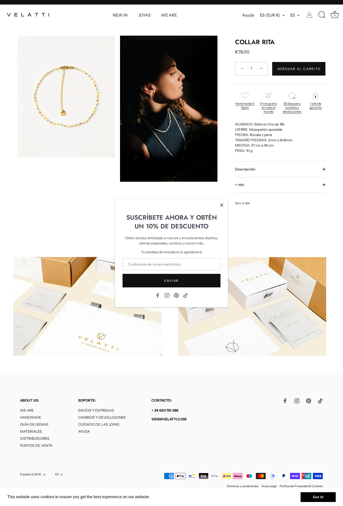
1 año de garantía (316, 105)
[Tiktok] (185, 295)
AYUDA (84, 431)
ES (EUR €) (270, 15)
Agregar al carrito (298, 69)
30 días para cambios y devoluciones (292, 107)
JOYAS (144, 15)
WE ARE (169, 15)
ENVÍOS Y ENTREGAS (96, 410)
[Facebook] (157, 295)
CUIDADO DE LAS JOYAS (98, 424)
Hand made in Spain (244, 105)
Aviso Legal (269, 486)
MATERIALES (31, 431)
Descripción (245, 169)
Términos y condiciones (242, 486)
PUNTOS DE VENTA (36, 446)
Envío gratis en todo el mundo (268, 107)
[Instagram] (166, 295)
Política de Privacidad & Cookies (301, 486)
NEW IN (120, 15)
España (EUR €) (30, 474)
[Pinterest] (176, 295)
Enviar (171, 281)
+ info (239, 184)
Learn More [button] (162, 497)
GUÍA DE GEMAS (34, 424)
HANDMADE (30, 417)
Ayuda (248, 15)
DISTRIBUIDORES (34, 438)
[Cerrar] (221, 205)
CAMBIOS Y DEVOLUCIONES (102, 417)
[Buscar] (321, 15)
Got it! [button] (318, 497)
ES (292, 15)
